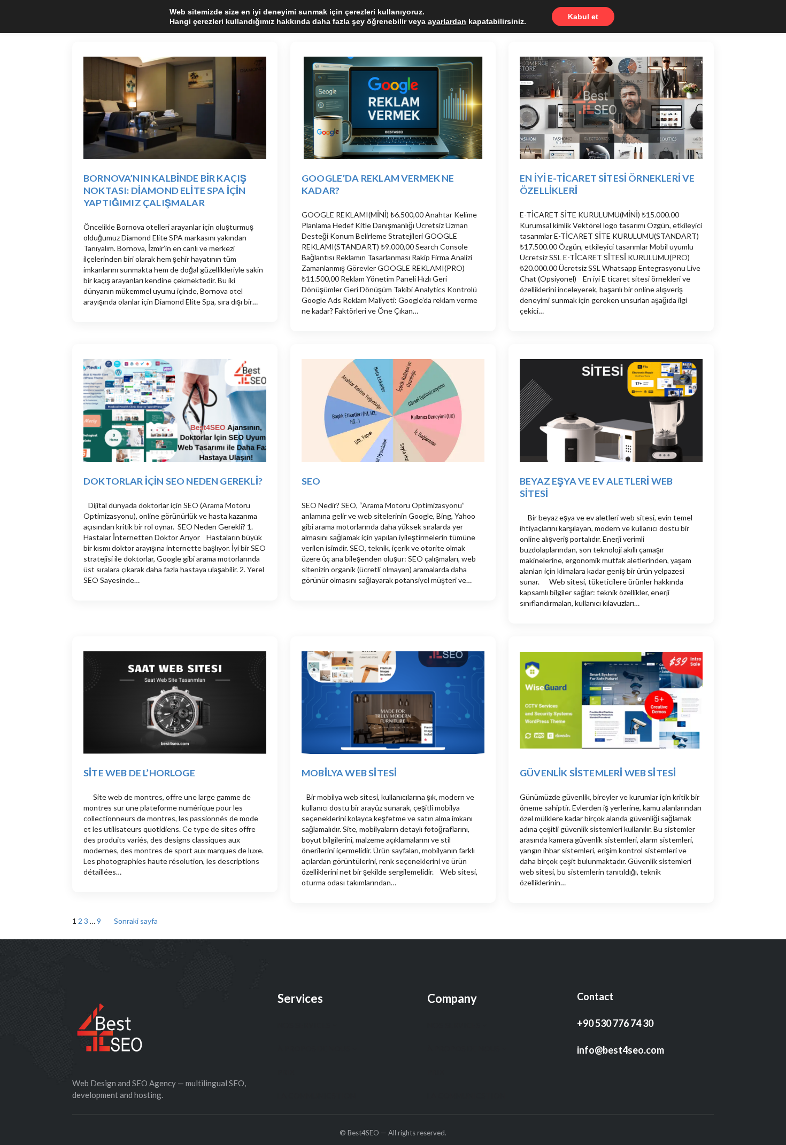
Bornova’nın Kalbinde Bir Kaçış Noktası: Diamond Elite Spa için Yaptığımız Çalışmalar (164, 190)
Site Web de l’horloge (139, 772)
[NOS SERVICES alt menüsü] (335, 1025)
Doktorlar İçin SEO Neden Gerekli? (173, 481)
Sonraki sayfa (136, 920)
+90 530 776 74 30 (615, 1023)
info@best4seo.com (620, 1050)
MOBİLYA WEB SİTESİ (349, 772)
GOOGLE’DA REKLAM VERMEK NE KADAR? (378, 184)
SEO (311, 481)
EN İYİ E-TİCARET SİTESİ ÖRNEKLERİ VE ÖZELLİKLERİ (607, 184)
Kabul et (583, 16)
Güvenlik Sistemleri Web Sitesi (598, 772)
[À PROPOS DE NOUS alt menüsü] (354, 1048)
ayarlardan (447, 21)
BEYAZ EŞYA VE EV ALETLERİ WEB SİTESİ (596, 487)
